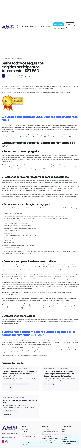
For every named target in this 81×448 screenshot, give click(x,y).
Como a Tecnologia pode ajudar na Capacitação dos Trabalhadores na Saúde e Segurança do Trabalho (59, 373)
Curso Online (7, 384)
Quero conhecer (58, 24)
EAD (3, 58)
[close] (58, 444)
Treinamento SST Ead (11, 58)
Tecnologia (51, 384)
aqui (30, 355)
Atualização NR (8, 410)
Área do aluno (70, 24)
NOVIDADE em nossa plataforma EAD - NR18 (20, 401)
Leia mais (6, 388)
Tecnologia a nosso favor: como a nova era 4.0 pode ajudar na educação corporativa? (20, 373)
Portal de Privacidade (59, 28)
